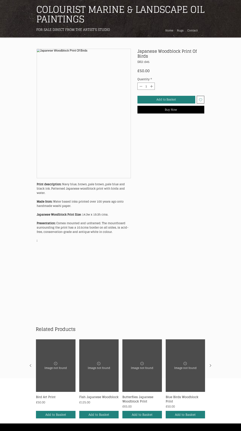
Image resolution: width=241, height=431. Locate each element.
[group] (120, 379)
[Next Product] (210, 365)
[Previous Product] (30, 365)
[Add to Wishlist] (200, 100)
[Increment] (151, 86)
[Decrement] (140, 86)
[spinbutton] (146, 86)
